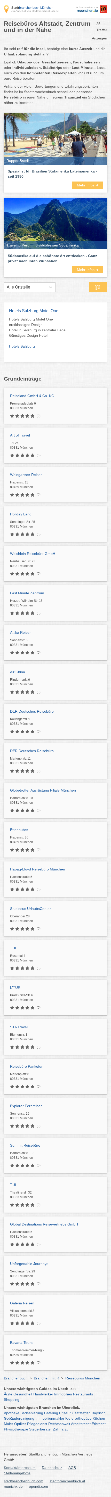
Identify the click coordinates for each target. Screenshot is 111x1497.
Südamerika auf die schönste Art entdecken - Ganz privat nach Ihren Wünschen (52, 258)
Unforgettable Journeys (29, 1264)
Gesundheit (22, 1394)
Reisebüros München (82, 1378)
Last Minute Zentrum (27, 593)
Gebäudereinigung (19, 1418)
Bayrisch (99, 1413)
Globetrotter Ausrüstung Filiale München (43, 790)
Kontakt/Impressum (20, 1468)
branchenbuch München (32, 8)
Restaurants (83, 1394)
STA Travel (19, 1027)
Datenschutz (52, 1468)
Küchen (99, 1418)
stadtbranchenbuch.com (23, 1481)
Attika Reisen (20, 632)
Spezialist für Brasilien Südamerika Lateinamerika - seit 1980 (52, 173)
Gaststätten (81, 1413)
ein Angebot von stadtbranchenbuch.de (35, 11)
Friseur (65, 1413)
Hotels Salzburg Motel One (33, 311)
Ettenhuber (19, 830)
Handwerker (43, 1394)
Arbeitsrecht (81, 1424)
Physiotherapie (16, 1429)
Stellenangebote (17, 1473)
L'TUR (15, 987)
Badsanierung (31, 1413)
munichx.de (13, 1486)
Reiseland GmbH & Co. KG (32, 396)
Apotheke (11, 1413)
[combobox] (6, 287)
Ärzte (8, 1394)
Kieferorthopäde (78, 1418)
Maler (8, 1424)
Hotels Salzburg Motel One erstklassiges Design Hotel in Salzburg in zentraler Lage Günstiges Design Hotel (37, 327)
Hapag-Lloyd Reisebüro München (37, 869)
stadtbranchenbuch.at (67, 1481)
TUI (13, 948)
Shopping (11, 1399)
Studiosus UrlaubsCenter (30, 909)
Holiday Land (20, 514)
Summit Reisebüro (25, 1145)
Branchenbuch (16, 1378)
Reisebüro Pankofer (26, 1066)
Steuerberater (40, 1429)
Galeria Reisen (22, 1303)
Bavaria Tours (21, 1342)
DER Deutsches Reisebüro (32, 711)
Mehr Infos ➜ (88, 185)
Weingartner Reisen (26, 475)
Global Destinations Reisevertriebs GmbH (44, 1224)
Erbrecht (99, 1424)
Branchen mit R (46, 1378)
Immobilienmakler (49, 1418)
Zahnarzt (60, 1429)
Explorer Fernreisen (26, 1106)
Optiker (20, 1424)
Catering (51, 1413)
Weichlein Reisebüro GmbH (32, 554)
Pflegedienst (37, 1424)
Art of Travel (20, 435)
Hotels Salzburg (22, 346)
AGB (72, 1468)
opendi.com (38, 1486)
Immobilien (63, 1394)
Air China (17, 672)
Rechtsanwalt (59, 1424)
